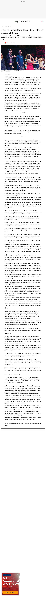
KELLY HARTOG (8, 74)
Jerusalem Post (3, 26)
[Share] (2, 43)
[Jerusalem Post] (23, 21)
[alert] (10, 584)
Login (42, 21)
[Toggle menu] (3, 21)
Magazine (8, 26)
